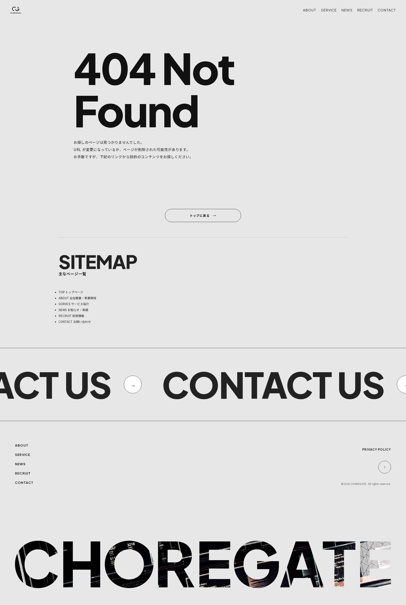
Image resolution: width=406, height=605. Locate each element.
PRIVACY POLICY (376, 449)
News (347, 10)
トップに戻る (200, 215)
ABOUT (21, 445)
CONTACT (24, 482)
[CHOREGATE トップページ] (16, 10)
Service (329, 10)
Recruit (365, 10)
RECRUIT (23, 473)
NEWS (20, 464)
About (309, 10)
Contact (387, 10)
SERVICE (22, 455)
